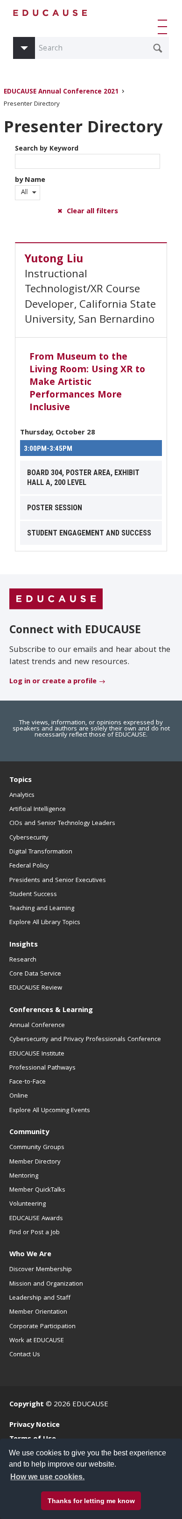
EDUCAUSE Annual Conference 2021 (61, 92)
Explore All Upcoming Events (49, 1111)
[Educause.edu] (56, 599)
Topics (20, 780)
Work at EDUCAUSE (36, 1341)
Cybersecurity (29, 838)
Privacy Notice (34, 1425)
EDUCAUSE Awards (36, 1219)
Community (29, 1133)
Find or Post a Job (34, 1233)
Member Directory (35, 1162)
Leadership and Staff (39, 1298)
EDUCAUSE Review (35, 988)
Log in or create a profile (53, 682)
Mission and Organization (46, 1284)
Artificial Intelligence (37, 809)
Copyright (26, 1405)
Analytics (22, 795)
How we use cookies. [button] (47, 1477)
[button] (164, 26)
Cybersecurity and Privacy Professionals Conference (85, 1039)
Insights (23, 945)
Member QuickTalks (37, 1190)
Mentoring (23, 1176)
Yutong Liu (54, 260)
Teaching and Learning (41, 909)
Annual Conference (37, 1025)
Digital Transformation (40, 852)
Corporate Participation (42, 1327)
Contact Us (24, 1355)
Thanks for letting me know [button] (91, 1501)
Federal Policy (29, 866)
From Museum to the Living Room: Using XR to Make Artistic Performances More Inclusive (87, 383)
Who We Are (30, 1255)
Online (18, 1096)
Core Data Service (35, 974)
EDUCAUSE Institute (36, 1054)
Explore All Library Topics (44, 923)
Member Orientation (38, 1312)
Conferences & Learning (51, 1011)
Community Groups (36, 1148)
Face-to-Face (27, 1082)
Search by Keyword (46, 149)
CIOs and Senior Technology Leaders (62, 823)
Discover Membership (40, 1270)
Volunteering (27, 1204)
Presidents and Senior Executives (57, 880)
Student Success (33, 895)
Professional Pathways (42, 1068)
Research (22, 960)
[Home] (50, 12)
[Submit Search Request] (157, 48)
